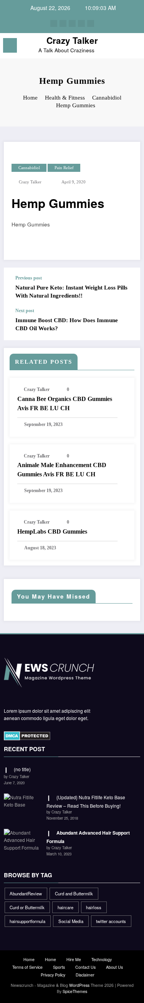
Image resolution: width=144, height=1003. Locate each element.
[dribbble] (72, 23)
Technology (101, 959)
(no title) (22, 769)
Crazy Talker (72, 40)
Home (29, 959)
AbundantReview (26, 893)
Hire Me (73, 959)
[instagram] (81, 23)
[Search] (121, 47)
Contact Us (85, 967)
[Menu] (10, 45)
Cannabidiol (29, 168)
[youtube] (90, 23)
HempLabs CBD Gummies (52, 531)
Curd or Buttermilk (27, 907)
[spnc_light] (134, 47)
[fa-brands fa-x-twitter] (63, 23)
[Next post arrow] (126, 324)
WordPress (79, 985)
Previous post (28, 278)
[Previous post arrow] (126, 287)
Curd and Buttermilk (74, 893)
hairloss (93, 907)
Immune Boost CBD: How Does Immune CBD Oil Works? (66, 324)
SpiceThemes (75, 991)
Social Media (70, 921)
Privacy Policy (53, 975)
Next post (24, 310)
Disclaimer (85, 975)
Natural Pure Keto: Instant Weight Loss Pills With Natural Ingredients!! (71, 291)
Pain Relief (64, 168)
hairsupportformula (27, 921)
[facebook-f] (53, 23)
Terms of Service (27, 967)
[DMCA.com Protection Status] (27, 735)
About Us (114, 967)
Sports (59, 967)
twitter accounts (111, 921)
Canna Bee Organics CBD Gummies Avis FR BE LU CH (64, 403)
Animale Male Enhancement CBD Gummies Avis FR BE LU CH (61, 469)
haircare (65, 907)
